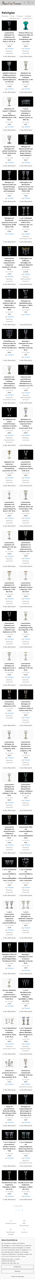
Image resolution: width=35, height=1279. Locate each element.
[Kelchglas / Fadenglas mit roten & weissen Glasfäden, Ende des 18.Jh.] (25, 334)
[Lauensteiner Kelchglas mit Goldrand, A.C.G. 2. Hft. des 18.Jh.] (9, 656)
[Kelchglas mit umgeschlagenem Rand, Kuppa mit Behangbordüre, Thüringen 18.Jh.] (25, 1099)
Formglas (19, 16)
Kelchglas (28, 16)
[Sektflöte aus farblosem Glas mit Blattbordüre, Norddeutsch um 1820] (9, 294)
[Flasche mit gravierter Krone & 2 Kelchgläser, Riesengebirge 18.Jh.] (9, 1063)
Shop (12, 16)
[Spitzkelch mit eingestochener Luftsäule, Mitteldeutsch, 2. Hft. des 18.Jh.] (25, 66)
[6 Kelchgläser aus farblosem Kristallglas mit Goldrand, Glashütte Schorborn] (25, 251)
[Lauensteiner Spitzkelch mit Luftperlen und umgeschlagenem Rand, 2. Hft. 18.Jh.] (9, 26)
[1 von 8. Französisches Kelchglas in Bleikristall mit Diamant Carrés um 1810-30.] (25, 102)
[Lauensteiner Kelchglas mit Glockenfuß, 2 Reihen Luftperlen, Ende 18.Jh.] (9, 735)
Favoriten (24, 1232)
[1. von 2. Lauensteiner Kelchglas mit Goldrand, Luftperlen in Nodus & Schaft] (25, 905)
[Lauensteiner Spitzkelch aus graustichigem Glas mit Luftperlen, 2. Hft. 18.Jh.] (25, 616)
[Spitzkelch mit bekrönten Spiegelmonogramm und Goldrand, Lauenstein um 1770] (9, 455)
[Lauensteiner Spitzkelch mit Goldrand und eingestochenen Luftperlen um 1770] (25, 535)
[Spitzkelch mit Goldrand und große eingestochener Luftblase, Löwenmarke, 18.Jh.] (25, 412)
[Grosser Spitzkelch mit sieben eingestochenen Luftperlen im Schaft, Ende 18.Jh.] (9, 983)
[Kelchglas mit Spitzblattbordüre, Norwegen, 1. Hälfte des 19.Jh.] (25, 294)
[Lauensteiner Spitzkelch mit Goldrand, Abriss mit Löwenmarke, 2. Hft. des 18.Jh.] (25, 495)
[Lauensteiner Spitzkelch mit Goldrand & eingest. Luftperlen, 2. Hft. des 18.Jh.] (9, 576)
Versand (11, 49)
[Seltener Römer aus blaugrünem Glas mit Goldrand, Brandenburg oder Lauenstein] (25, 26)
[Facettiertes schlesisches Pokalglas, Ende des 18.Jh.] (25, 1063)
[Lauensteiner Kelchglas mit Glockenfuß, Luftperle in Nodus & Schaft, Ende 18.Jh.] (25, 694)
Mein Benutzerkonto (24, 1224)
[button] (12, 2)
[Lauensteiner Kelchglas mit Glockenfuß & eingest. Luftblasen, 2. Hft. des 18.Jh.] (25, 777)
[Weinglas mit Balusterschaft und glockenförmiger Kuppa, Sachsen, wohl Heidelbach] (25, 139)
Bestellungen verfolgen (10, 1233)
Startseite (5, 16)
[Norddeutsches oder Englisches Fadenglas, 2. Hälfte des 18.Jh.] (9, 1175)
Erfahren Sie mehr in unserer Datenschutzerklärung (10, 1260)
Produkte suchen (10, 1223)
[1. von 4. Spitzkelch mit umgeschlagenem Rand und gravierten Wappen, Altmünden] (25, 1135)
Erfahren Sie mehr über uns (10, 1263)
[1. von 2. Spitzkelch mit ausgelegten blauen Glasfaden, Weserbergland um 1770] (25, 1021)
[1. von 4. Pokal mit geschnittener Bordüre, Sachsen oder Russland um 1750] (9, 1135)
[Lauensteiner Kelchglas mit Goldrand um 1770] (9, 694)
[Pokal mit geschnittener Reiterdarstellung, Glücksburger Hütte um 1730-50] (9, 1099)
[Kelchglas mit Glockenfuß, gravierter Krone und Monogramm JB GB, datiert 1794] (9, 211)
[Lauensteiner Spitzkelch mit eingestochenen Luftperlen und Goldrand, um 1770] (9, 616)
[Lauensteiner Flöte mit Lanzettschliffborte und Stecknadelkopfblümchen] (25, 820)
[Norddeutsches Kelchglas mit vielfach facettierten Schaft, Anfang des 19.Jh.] (9, 139)
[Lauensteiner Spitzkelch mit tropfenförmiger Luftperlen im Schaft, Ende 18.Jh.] (25, 455)
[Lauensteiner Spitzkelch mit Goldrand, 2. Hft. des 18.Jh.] (9, 535)
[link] (17, 1276)
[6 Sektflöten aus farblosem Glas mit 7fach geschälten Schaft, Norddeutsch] (9, 334)
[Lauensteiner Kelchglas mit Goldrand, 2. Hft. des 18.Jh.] (25, 656)
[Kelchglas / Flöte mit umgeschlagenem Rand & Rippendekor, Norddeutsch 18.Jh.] (9, 947)
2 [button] (18, 1210)
